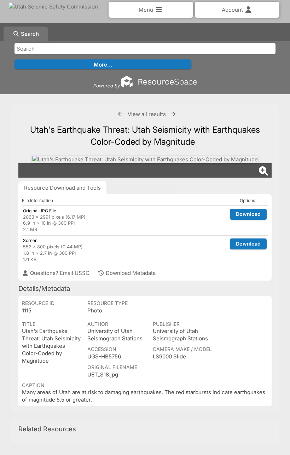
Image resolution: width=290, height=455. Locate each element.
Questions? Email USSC (59, 273)
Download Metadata (130, 273)
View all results (147, 114)
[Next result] (173, 114)
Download (248, 214)
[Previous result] (120, 114)
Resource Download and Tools (62, 187)
